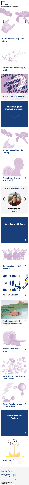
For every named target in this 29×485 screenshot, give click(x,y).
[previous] (3, 22)
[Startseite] (9, 4)
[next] (26, 22)
